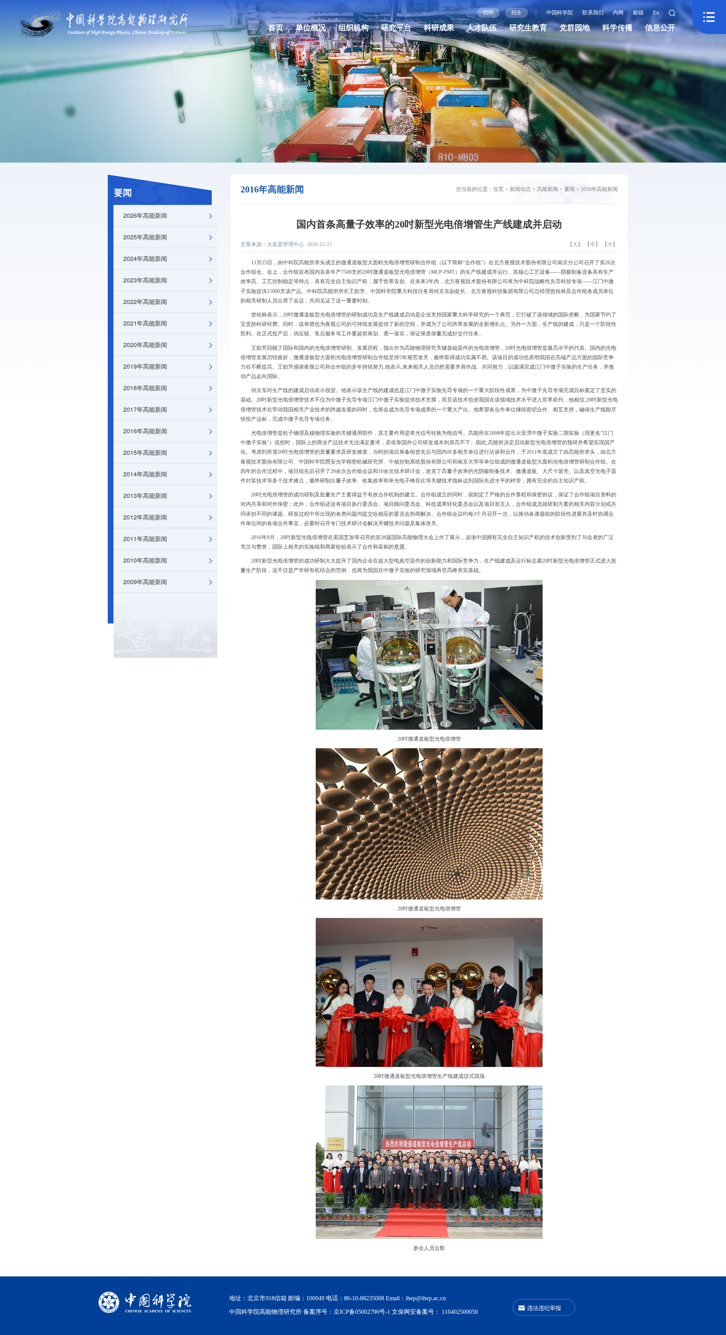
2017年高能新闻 (145, 409)
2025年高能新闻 (145, 237)
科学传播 (617, 27)
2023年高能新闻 (145, 280)
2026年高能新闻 (145, 215)
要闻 (123, 193)
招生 (516, 13)
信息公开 (660, 27)
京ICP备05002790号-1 (363, 1312)
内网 (618, 13)
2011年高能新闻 (145, 538)
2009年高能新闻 (145, 581)
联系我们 (592, 13)
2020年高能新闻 (145, 344)
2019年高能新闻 (145, 366)
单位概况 (311, 27)
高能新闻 (547, 189)
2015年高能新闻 (145, 452)
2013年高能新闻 (145, 495)
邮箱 (638, 13)
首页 (275, 27)
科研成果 (439, 27)
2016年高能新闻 (145, 430)
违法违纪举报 (544, 1308)
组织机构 (353, 27)
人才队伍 (482, 27)
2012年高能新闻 (145, 517)
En (656, 13)
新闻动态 (520, 189)
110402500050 (460, 1312)
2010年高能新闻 (145, 560)
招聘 (488, 13)
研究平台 (396, 27)
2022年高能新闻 (145, 301)
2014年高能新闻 (145, 474)
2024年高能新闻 (145, 258)
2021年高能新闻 (145, 323)
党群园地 (575, 27)
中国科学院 (559, 13)
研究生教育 (528, 27)
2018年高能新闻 (145, 387)
